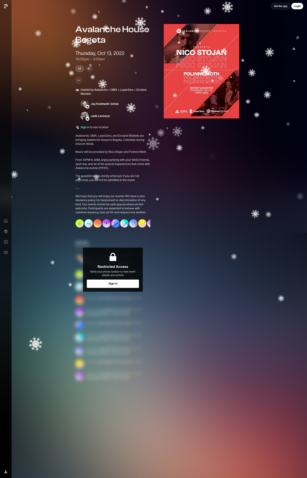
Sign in (85, 127)
